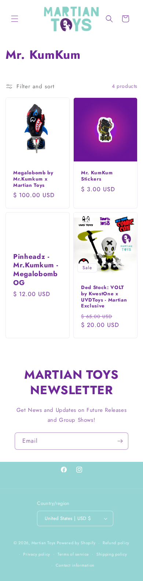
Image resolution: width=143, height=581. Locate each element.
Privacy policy (36, 554)
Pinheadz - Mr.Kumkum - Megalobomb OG (35, 269)
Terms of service (73, 554)
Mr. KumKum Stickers (97, 176)
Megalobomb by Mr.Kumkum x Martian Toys (33, 179)
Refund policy (116, 543)
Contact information (75, 565)
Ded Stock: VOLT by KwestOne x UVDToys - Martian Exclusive (104, 297)
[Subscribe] (120, 441)
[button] (15, 19)
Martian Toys (43, 543)
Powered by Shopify (76, 543)
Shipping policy (111, 554)
